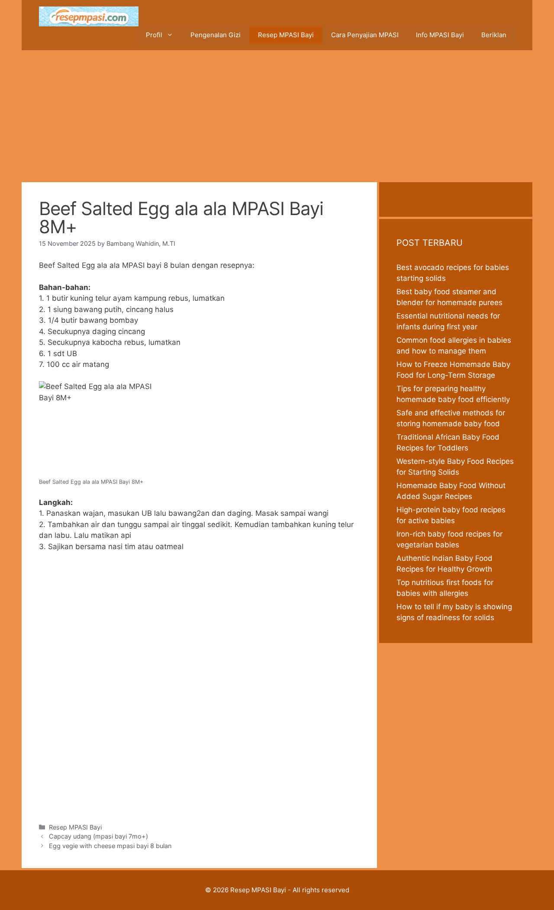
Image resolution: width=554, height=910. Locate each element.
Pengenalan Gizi (215, 35)
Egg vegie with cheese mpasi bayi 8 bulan (110, 845)
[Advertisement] (277, 115)
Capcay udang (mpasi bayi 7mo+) (98, 836)
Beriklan (493, 35)
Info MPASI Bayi (440, 35)
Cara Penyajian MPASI (365, 35)
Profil (154, 35)
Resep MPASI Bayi (286, 35)
